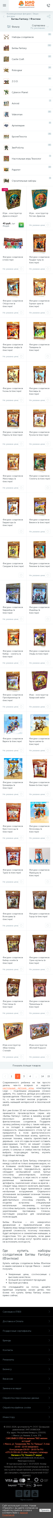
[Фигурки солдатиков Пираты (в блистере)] (13, 418)
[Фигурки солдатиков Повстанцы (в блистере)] (13, 987)
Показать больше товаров (27, 1065)
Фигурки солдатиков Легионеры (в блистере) (39, 829)
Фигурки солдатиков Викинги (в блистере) (39, 521)
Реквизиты (8, 1359)
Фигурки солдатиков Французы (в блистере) (39, 873)
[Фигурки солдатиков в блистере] (13, 243)
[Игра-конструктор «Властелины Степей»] (13, 1031)
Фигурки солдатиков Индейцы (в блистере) (39, 610)
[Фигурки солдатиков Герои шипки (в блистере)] (39, 724)
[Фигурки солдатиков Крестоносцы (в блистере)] (13, 812)
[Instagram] (19, 1493)
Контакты (8, 1350)
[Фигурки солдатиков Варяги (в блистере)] (13, 724)
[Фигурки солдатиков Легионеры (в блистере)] (39, 812)
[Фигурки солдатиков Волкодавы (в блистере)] (13, 900)
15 (48, 1076)
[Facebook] (26, 1493)
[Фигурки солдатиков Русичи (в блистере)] (39, 418)
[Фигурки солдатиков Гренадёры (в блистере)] (13, 768)
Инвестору (9, 1417)
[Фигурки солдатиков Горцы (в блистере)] (39, 900)
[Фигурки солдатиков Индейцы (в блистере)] (39, 593)
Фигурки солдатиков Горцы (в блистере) (39, 915)
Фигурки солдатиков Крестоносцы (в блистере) (13, 829)
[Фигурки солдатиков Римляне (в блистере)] (39, 549)
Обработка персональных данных (21, 1398)
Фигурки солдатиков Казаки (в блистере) (39, 783)
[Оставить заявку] (47, 225)
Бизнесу (7, 1369)
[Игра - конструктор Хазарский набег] (39, 681)
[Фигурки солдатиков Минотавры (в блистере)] (13, 462)
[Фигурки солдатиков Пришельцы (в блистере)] (39, 987)
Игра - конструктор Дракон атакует (12, 214)
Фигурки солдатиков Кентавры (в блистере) (39, 391)
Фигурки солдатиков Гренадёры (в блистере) (13, 785)
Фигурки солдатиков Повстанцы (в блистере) (13, 1004)
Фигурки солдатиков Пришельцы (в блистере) (39, 1004)
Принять (45, 1510)
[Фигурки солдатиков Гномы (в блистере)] (13, 374)
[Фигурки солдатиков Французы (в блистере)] (39, 856)
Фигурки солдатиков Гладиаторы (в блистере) (13, 522)
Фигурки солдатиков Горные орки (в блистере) (39, 304)
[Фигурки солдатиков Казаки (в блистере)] (39, 768)
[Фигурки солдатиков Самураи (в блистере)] (13, 549)
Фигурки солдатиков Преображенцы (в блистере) (13, 698)
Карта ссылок (26, 1500)
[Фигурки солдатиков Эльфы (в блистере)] (39, 637)
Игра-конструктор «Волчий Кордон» (38, 1046)
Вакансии (8, 1378)
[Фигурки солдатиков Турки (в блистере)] (13, 856)
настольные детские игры (18, 1088)
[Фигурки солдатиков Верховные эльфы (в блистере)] (13, 330)
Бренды (7, 1340)
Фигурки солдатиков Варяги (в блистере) (13, 740)
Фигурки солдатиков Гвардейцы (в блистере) (13, 610)
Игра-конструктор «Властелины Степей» (12, 1048)
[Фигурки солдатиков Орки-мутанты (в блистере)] (39, 943)
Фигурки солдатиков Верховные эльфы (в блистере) (13, 347)
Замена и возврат (12, 1388)
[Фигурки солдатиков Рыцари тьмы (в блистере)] (39, 243)
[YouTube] (34, 1493)
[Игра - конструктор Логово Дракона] (39, 199)
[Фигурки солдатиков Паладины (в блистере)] (39, 330)
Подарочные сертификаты (17, 1330)
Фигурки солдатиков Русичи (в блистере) (39, 433)
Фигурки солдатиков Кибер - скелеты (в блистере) (13, 654)
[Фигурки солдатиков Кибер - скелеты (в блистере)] (13, 637)
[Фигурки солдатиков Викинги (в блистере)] (39, 506)
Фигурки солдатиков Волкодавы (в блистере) (13, 916)
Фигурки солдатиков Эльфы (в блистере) (39, 652)
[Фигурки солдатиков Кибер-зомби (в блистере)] (13, 943)
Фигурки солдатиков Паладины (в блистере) (39, 347)
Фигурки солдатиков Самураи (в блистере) (13, 565)
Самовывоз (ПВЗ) (12, 1311)
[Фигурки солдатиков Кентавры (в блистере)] (39, 374)
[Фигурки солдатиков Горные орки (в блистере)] (39, 287)
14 (42, 1076)
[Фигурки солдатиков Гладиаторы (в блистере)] (13, 506)
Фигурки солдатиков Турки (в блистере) (13, 871)
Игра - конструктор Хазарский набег (38, 696)
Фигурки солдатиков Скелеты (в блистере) (39, 477)
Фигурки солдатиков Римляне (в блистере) (39, 565)
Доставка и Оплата (13, 1321)
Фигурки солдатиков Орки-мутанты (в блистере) (39, 960)
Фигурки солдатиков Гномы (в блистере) (13, 389)
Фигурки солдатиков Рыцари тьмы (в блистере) (39, 260)
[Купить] (21, 225)
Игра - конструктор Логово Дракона (38, 214)
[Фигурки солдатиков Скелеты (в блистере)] (39, 462)
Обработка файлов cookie (17, 1407)
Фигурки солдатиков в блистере (13, 258)
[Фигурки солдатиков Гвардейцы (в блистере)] (13, 593)
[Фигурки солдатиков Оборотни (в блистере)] (13, 287)
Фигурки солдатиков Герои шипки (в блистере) (39, 741)
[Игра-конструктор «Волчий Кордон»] (39, 1031)
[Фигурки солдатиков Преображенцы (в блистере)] (13, 681)
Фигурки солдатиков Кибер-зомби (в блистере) (13, 960)
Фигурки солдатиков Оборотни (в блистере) (13, 304)
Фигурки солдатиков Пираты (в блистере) (13, 433)
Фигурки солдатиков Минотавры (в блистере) (13, 479)
